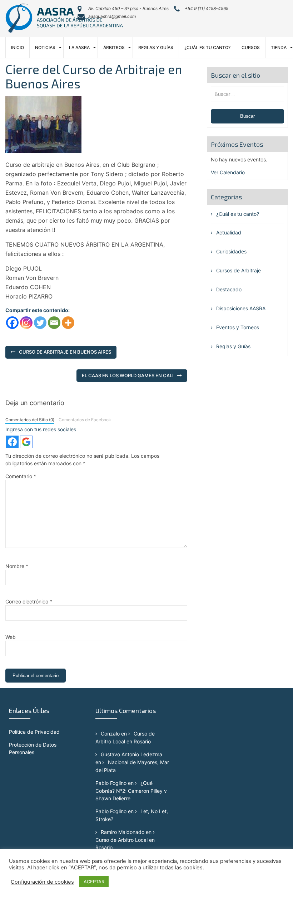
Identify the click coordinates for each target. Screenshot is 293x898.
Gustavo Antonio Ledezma (131, 754)
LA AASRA (79, 47)
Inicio (17, 47)
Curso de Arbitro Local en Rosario (125, 843)
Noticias (45, 47)
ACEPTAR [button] (94, 881)
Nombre (16, 566)
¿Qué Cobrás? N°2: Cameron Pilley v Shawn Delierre (131, 790)
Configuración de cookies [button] (42, 882)
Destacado (229, 289)
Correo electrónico (28, 601)
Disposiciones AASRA (240, 308)
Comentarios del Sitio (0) (29, 419)
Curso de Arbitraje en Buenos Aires (65, 352)
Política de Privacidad (34, 732)
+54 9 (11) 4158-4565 (206, 8)
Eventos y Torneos (237, 327)
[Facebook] (12, 322)
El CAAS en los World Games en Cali (128, 375)
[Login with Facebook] (12, 442)
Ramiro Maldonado (122, 832)
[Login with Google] (26, 442)
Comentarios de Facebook (85, 419)
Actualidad (228, 232)
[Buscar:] (247, 94)
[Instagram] (26, 322)
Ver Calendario (228, 172)
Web (10, 637)
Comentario (20, 476)
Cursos (251, 47)
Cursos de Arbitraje (238, 270)
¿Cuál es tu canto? (207, 47)
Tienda (279, 47)
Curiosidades (231, 251)
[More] (68, 322)
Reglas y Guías (155, 47)
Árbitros (114, 47)
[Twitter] (40, 322)
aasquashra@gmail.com (112, 16)
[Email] (54, 322)
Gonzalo (110, 733)
